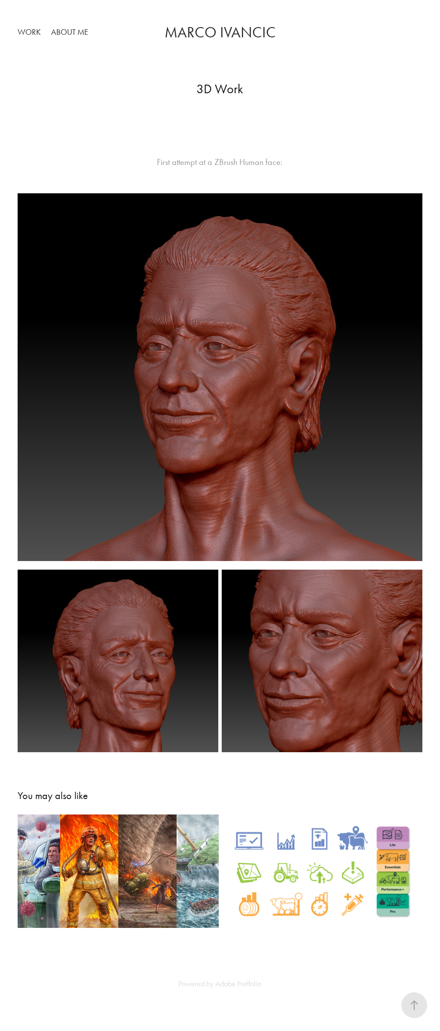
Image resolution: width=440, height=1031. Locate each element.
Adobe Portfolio (238, 983)
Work (29, 32)
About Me (69, 32)
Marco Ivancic (220, 32)
